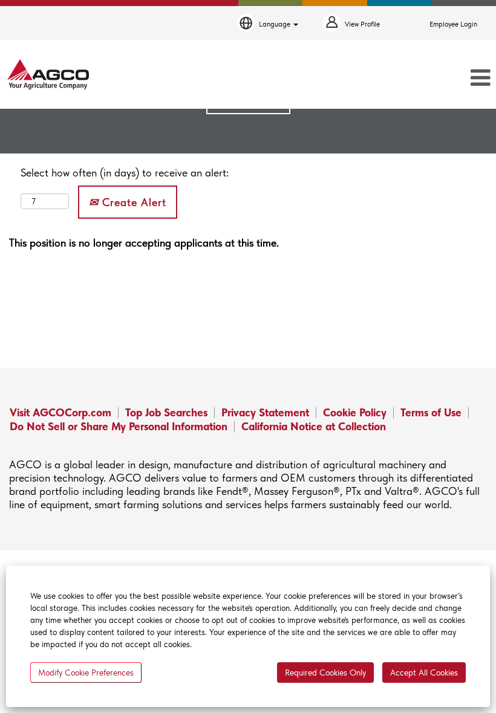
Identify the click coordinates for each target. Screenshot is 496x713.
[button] (413, 78)
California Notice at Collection (313, 426)
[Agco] (48, 74)
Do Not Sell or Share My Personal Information (118, 426)
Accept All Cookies (424, 672)
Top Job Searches (166, 412)
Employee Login (453, 24)
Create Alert (132, 202)
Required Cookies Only (325, 672)
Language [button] (275, 24)
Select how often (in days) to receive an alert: (125, 172)
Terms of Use (431, 412)
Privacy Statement (265, 412)
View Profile (362, 24)
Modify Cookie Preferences (86, 672)
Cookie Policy (355, 412)
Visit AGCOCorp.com (60, 412)
